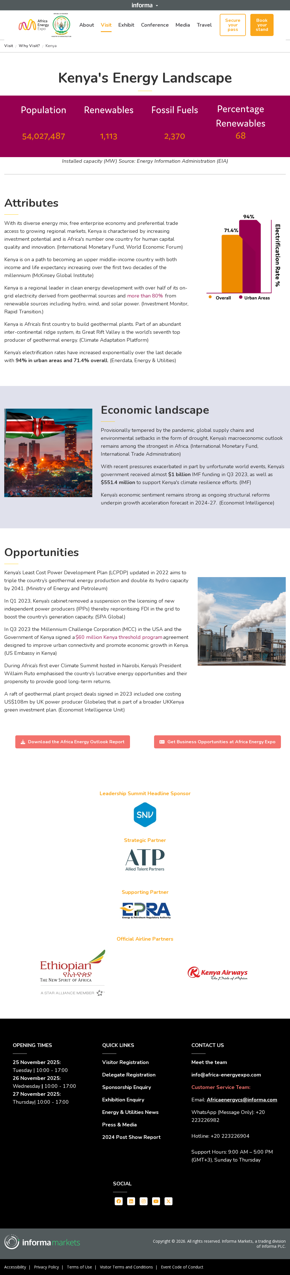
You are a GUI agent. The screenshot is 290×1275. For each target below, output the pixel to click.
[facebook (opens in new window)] (118, 1201)
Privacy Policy (46, 1267)
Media (183, 25)
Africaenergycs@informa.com (242, 1099)
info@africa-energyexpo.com (226, 1074)
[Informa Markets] (42, 1241)
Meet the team (209, 1062)
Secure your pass (232, 25)
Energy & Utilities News (130, 1112)
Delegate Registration (128, 1074)
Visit (106, 25)
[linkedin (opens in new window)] (131, 1201)
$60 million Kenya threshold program (119, 637)
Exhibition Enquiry (123, 1099)
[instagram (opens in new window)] (143, 1201)
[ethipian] (145, 860)
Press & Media (119, 1124)
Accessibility (15, 1267)
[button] (145, 5)
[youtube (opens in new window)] (156, 1201)
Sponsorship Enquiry (126, 1087)
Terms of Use (79, 1267)
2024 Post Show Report (131, 1137)
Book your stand (262, 25)
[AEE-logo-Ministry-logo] (45, 24)
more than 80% (145, 295)
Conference (155, 25)
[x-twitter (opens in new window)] (168, 1201)
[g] (218, 973)
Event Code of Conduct (182, 1267)
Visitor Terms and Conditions (126, 1267)
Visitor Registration (125, 1062)
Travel (204, 25)
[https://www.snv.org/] (145, 815)
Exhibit (126, 25)
